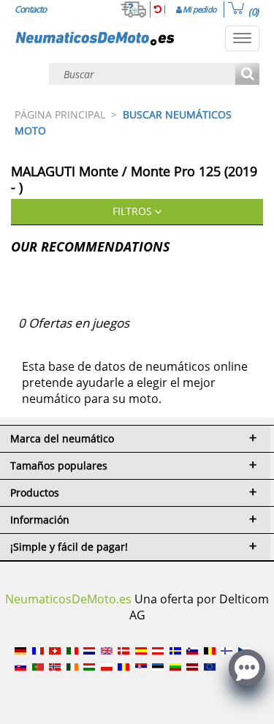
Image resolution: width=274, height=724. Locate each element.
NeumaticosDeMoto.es (68, 599)
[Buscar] (247, 75)
